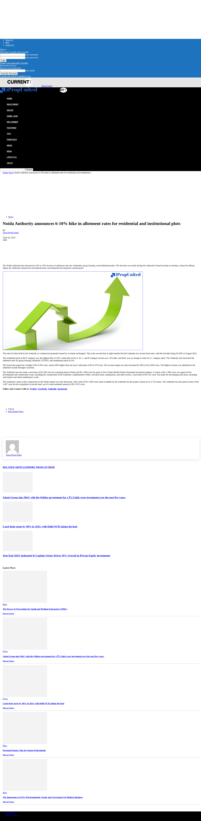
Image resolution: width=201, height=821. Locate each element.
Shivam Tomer (8, 614)
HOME (9, 99)
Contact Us (9, 45)
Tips (9, 134)
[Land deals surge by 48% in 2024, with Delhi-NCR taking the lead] (18, 521)
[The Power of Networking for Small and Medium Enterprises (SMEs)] (25, 602)
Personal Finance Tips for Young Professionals (24, 750)
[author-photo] (12, 452)
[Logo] (19, 92)
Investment (12, 104)
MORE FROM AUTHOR (41, 467)
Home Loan (12, 116)
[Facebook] (7, 245)
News (9, 145)
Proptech (12, 140)
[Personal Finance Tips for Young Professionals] (25, 743)
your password (31, 57)
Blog (7, 43)
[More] (46, 245)
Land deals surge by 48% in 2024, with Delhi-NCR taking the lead (40, 526)
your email (29, 70)
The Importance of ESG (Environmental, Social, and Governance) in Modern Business (43, 797)
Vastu (10, 163)
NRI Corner (12, 122)
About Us (9, 40)
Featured (11, 128)
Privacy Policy (11, 815)
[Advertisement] (101, 194)
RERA (9, 151)
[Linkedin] (36, 245)
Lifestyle (12, 157)
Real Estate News (16, 411)
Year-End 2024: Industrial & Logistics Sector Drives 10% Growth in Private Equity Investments (56, 555)
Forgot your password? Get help (14, 63)
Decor (10, 110)
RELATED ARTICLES (15, 467)
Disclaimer (10, 812)
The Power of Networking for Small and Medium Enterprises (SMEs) (35, 609)
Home (5, 172)
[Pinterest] (26, 245)
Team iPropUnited (11, 233)
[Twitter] (17, 245)
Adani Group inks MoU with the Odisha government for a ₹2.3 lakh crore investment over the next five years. (64, 497)
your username (31, 54)
